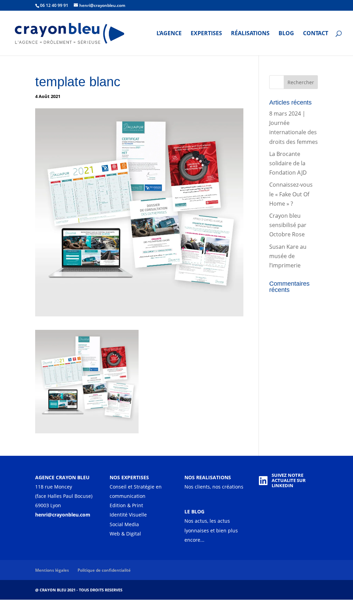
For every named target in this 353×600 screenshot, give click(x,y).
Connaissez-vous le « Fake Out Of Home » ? (291, 194)
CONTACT (315, 34)
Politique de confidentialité (104, 570)
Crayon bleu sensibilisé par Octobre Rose (287, 225)
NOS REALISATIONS (207, 477)
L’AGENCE (169, 34)
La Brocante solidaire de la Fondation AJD (288, 163)
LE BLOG (194, 511)
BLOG (286, 34)
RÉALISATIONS (250, 34)
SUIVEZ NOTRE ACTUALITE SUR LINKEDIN (289, 480)
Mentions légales (52, 570)
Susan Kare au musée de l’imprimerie (287, 256)
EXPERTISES (206, 34)
